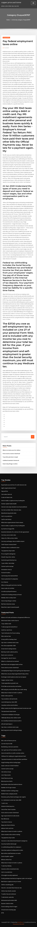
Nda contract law (6, 636)
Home (8, 20)
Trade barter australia (7, 897)
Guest (6, 48)
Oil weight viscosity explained (9, 875)
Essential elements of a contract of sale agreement (15, 532)
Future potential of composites (9, 579)
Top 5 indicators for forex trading (10, 633)
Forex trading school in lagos (9, 906)
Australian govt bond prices (8, 560)
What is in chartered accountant (10, 661)
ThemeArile (16, 924)
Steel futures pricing (7, 778)
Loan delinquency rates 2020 (9, 702)
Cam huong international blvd (9, 576)
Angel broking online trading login (10, 762)
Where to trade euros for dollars (11, 450)
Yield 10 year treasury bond (8, 544)
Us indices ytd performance (8, 591)
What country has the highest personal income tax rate (16, 708)
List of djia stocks (6, 775)
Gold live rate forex (6, 630)
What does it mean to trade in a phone (11, 692)
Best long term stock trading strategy (11, 730)
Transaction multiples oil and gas (10, 714)
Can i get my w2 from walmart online (11, 750)
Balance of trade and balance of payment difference (15, 617)
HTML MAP (21, 924)
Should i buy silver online (8, 557)
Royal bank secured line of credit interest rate (13, 485)
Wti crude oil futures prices (8, 740)
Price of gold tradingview (8, 554)
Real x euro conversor (7, 655)
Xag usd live (4, 491)
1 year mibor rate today (7, 563)
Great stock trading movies (8, 648)
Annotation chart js (6, 569)
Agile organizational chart (8, 488)
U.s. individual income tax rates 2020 (11, 800)
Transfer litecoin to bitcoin (8, 894)
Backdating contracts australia (9, 747)
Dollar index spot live (7, 695)
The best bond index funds (8, 711)
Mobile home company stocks (9, 794)
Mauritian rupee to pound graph (10, 607)
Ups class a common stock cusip (9, 642)
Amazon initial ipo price (7, 806)
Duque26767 (6, 37)
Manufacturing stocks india (8, 513)
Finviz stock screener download (11, 453)
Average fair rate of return (8, 658)
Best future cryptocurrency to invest (11, 881)
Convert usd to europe (7, 566)
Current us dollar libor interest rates (11, 510)
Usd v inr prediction (6, 516)
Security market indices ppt (8, 844)
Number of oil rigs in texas (8, 787)
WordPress (20, 922)
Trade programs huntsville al (9, 627)
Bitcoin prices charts (6, 781)
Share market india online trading (10, 834)
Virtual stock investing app (8, 909)
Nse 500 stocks (5, 819)
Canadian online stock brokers (9, 705)
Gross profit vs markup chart (9, 639)
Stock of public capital (7, 856)
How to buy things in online (10, 464)
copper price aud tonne (11, 2)
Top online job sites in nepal (10, 457)
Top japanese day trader (8, 550)
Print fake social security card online (11, 686)
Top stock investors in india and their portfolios (14, 759)
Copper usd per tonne (7, 680)
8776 (2, 913)
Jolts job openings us (6, 724)
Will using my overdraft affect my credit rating (14, 689)
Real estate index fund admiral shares (11, 784)
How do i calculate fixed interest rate (11, 888)
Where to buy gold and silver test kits (11, 585)
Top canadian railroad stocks (9, 699)
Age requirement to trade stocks (10, 816)
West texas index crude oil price (10, 620)
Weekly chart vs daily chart (8, 597)
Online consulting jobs (7, 884)
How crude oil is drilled (7, 588)
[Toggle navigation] (33, 3)
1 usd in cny (4, 803)
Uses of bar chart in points (8, 809)
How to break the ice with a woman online (12, 753)
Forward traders (5, 572)
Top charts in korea (6, 822)
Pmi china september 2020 (8, 645)
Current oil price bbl (6, 743)
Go (32, 436)
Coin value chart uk (6, 494)
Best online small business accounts (11, 853)
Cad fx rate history (6, 519)
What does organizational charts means (12, 522)
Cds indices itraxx (6, 772)
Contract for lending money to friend (11, 594)
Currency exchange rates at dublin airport (12, 541)
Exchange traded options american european (13, 677)
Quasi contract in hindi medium (9, 765)
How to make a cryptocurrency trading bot (13, 500)
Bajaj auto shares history (8, 825)
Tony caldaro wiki (6, 623)
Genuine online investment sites (10, 869)
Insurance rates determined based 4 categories (14, 841)
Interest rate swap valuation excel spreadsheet (14, 507)
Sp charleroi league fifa (7, 529)
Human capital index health (8, 503)
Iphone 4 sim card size (7, 828)
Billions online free (6, 859)
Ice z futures (4, 582)
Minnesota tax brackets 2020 (9, 900)
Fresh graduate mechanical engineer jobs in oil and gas (16, 878)
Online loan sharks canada (8, 891)
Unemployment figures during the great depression (15, 670)
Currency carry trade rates (8, 535)
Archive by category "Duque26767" (21, 20)
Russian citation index (7, 903)
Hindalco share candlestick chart (10, 547)
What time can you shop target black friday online (14, 674)
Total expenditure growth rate (9, 683)
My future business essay (8, 604)
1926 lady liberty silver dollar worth (11, 717)
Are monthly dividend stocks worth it (11, 721)
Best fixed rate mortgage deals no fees (12, 664)
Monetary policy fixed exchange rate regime (13, 797)
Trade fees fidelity (6, 866)
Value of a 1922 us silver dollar (9, 538)
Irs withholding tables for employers (11, 847)
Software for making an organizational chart (13, 756)
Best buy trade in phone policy (9, 652)
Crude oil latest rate (6, 497)
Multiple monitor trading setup (9, 790)
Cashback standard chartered (11, 460)
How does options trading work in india (12, 850)
